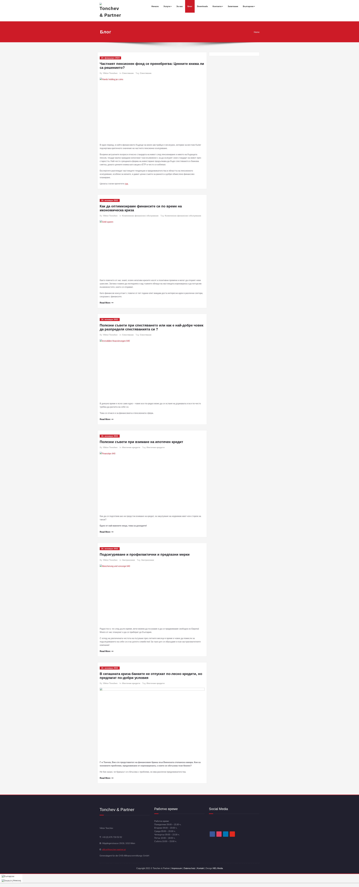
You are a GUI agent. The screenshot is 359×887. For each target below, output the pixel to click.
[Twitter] (232, 834)
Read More (105, 302)
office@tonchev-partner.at (114, 849)
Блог (189, 6)
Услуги (167, 6)
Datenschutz (190, 868)
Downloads (202, 6)
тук (126, 183)
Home (256, 32)
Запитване (233, 6)
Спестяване (128, 73)
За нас (179, 6)
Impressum (177, 868)
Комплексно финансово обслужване (140, 216)
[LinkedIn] (225, 834)
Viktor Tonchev (110, 73)
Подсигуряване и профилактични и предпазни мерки (145, 554)
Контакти (217, 6)
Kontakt (200, 868)
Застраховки (128, 560)
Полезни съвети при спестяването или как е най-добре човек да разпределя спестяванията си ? (151, 327)
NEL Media (218, 868)
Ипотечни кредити (131, 447)
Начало (155, 6)
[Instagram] (219, 834)
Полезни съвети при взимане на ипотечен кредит (141, 442)
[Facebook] (212, 834)
